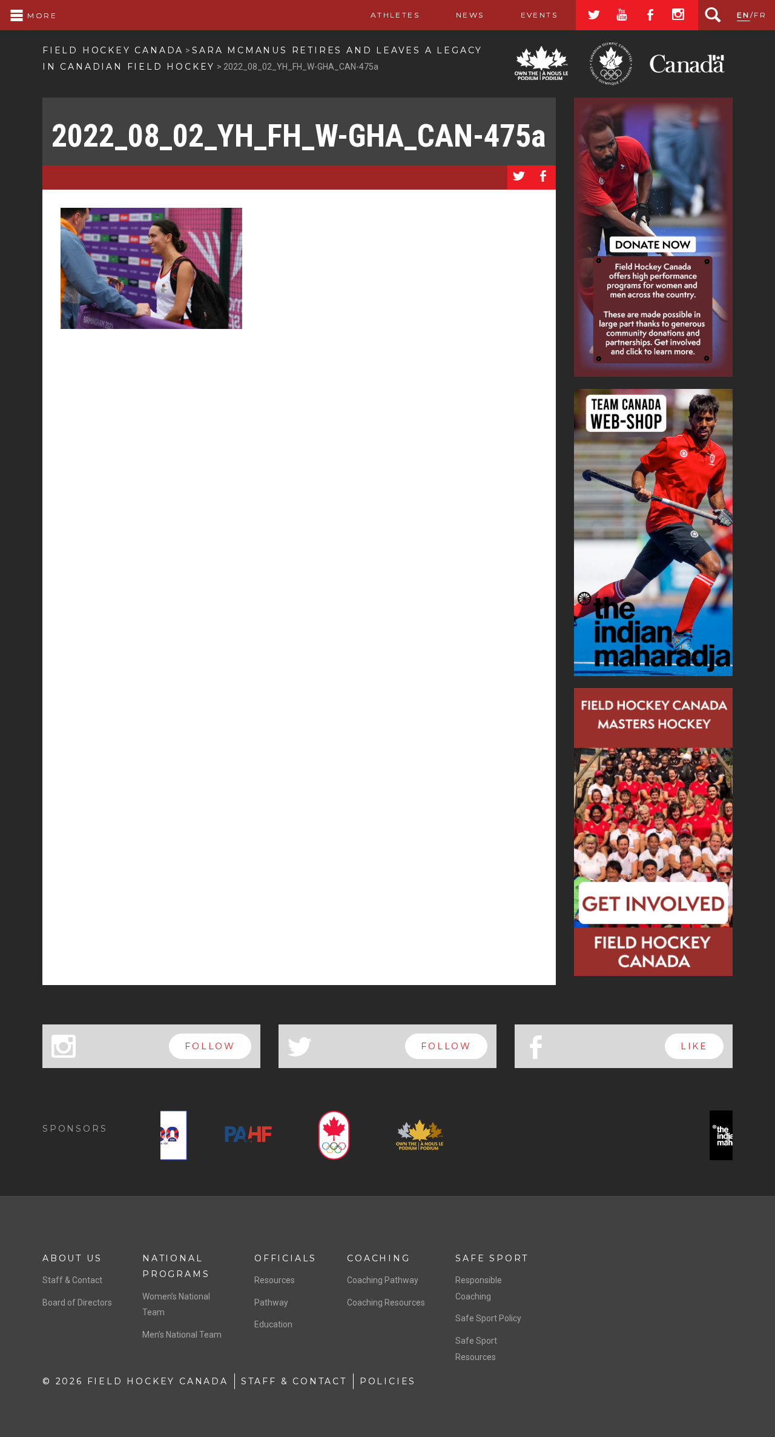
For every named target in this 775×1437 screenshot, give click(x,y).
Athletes (395, 14)
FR (760, 14)
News (470, 14)
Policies (388, 1381)
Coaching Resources (386, 1302)
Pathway (271, 1302)
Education (273, 1324)
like (694, 1046)
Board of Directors (77, 1302)
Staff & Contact (72, 1280)
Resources (274, 1280)
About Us (72, 1258)
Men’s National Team (182, 1334)
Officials (285, 1258)
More (40, 15)
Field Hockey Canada (112, 50)
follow (210, 1046)
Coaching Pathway (382, 1280)
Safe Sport (492, 1258)
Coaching (378, 1258)
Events (539, 14)
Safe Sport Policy (488, 1318)
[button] (166, 1137)
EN (743, 14)
